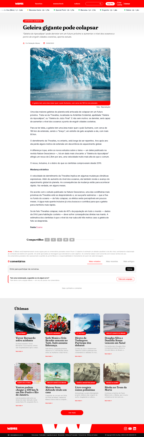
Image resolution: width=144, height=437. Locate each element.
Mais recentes (112, 261)
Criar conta (119, 3)
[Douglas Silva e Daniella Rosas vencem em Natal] (116, 336)
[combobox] (94, 3)
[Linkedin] (134, 428)
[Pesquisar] (100, 4)
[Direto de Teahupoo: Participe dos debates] (87, 336)
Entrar (127, 4)
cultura (77, 4)
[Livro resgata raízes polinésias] (87, 385)
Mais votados (94, 261)
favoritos (38, 4)
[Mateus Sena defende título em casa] (57, 385)
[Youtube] (130, 428)
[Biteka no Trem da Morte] (116, 385)
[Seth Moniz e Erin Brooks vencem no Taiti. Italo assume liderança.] (57, 336)
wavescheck (58, 4)
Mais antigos (129, 261)
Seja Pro (110, 4)
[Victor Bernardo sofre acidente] (27, 336)
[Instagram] (125, 428)
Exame (39, 227)
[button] (47, 239)
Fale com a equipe (125, 279)
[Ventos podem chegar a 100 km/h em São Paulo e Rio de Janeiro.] (27, 385)
